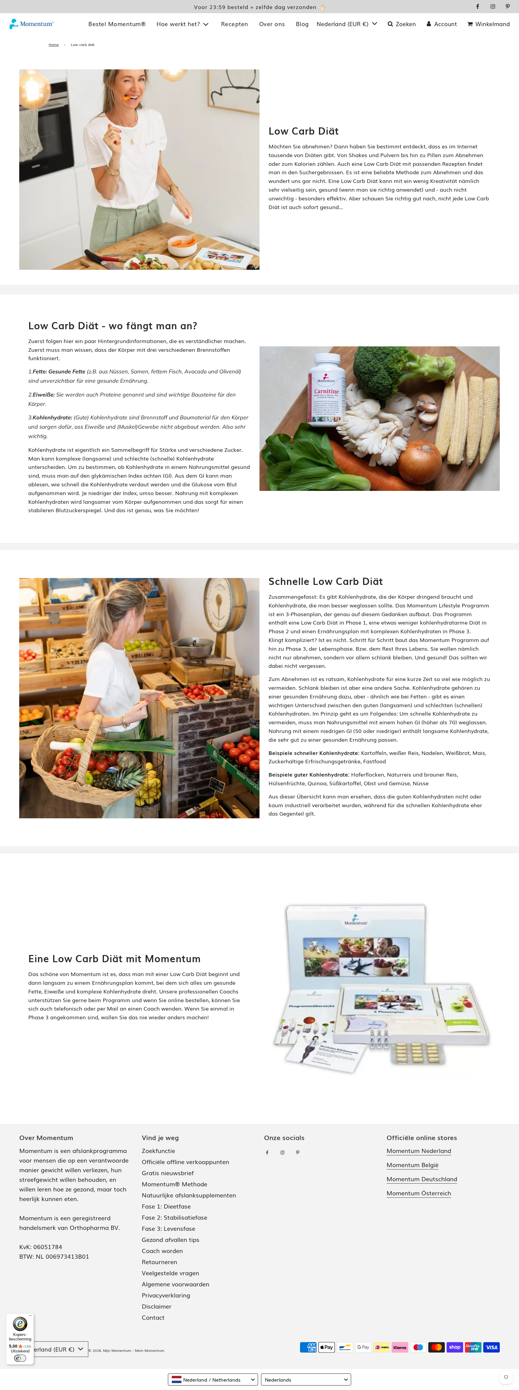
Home (54, 44)
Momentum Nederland (419, 1150)
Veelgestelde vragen (170, 1272)
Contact (153, 1317)
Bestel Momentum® (117, 24)
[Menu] (30, 1317)
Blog (302, 24)
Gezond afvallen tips (170, 1239)
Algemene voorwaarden (175, 1283)
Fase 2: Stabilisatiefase (174, 1216)
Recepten (234, 24)
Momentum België (413, 1164)
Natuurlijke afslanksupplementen (189, 1194)
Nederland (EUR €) (343, 24)
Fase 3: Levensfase (168, 1228)
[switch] (20, 1358)
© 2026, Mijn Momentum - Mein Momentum (126, 1350)
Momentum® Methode (174, 1183)
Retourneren (159, 1261)
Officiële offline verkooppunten (185, 1161)
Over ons (272, 24)
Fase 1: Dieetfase (166, 1205)
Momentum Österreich (419, 1192)
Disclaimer (156, 1305)
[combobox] (213, 1379)
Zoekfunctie (158, 1150)
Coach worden (162, 1250)
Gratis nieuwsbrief (168, 1172)
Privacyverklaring (166, 1294)
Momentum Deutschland (422, 1178)
